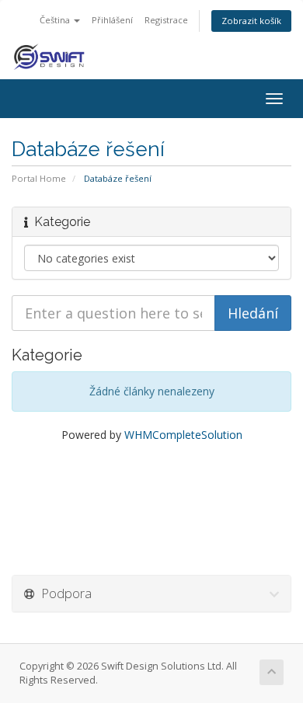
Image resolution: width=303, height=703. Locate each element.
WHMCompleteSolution (183, 434)
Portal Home (39, 178)
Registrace (166, 20)
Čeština (56, 20)
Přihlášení (112, 20)
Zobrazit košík (251, 20)
